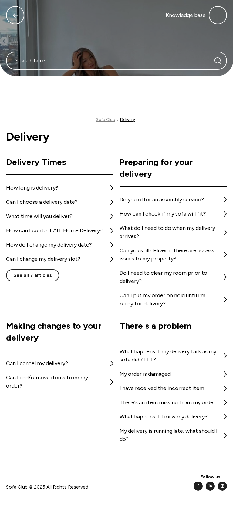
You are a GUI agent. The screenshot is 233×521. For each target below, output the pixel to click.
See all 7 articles (32, 275)
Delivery (127, 119)
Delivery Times (36, 162)
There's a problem (155, 326)
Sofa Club (105, 119)
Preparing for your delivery (156, 168)
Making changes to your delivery (53, 332)
